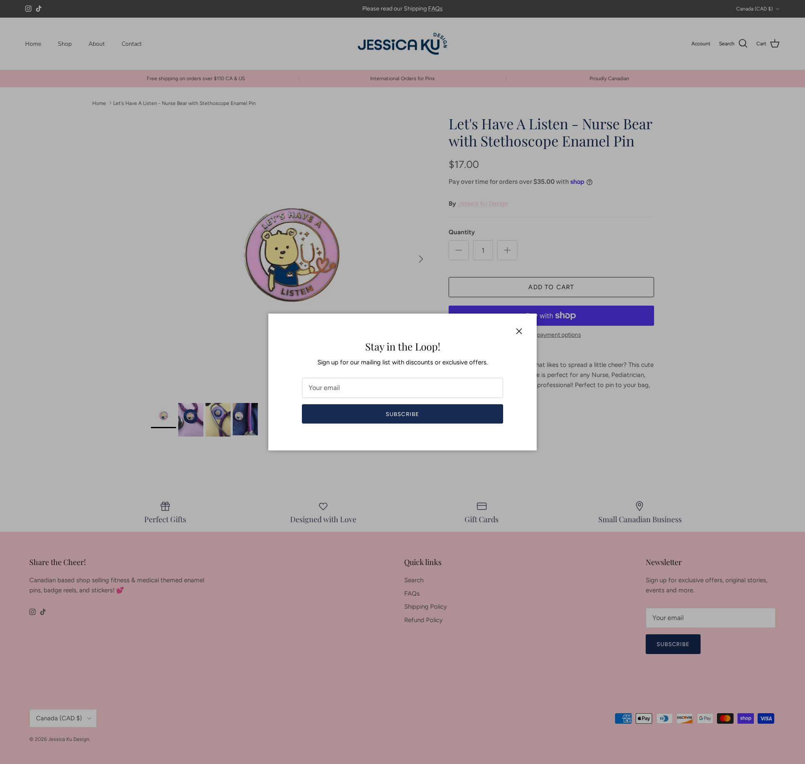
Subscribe (402, 414)
